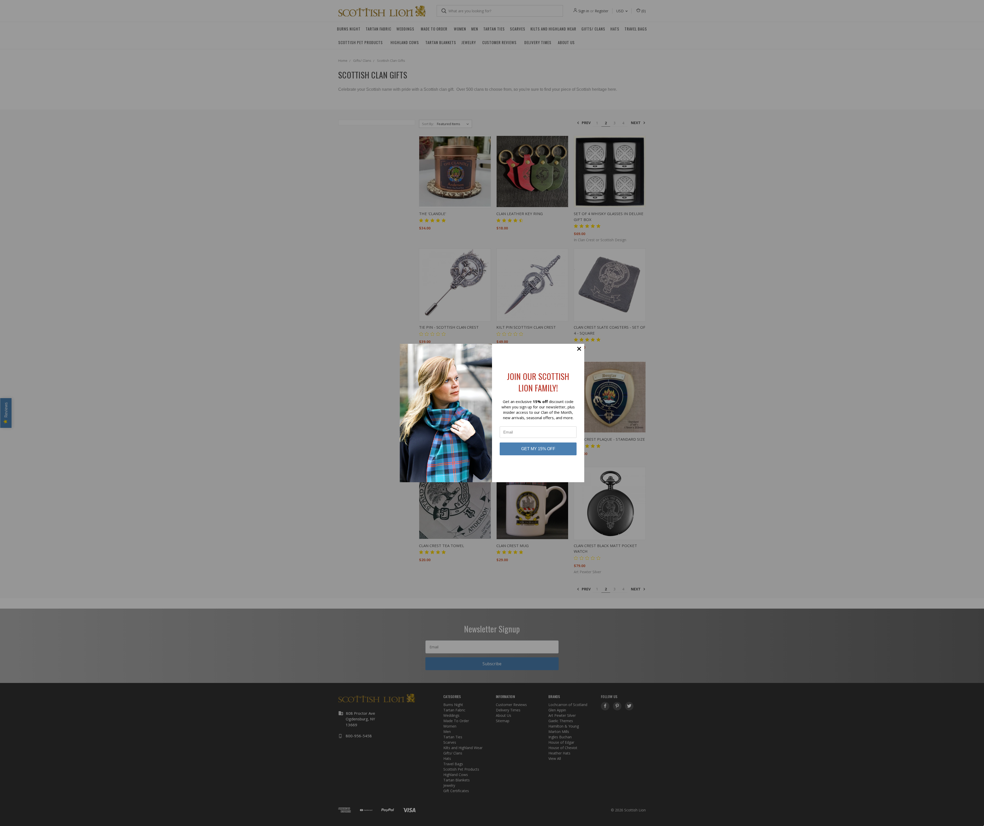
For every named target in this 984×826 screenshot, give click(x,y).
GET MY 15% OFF (538, 449)
